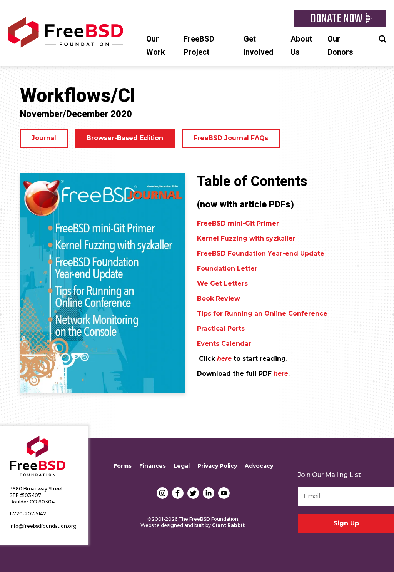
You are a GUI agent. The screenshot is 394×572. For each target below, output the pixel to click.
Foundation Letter (227, 268)
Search (382, 38)
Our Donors (340, 45)
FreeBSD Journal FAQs (231, 138)
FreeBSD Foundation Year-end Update (260, 253)
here (281, 373)
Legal (182, 465)
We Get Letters (222, 283)
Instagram (162, 493)
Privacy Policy (217, 465)
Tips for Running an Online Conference (262, 313)
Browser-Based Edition (125, 138)
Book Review (218, 298)
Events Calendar (224, 343)
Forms (123, 465)
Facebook (177, 493)
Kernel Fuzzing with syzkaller (246, 238)
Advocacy (259, 465)
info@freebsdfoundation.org (43, 526)
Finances (152, 465)
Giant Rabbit (228, 525)
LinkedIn (208, 493)
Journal (44, 138)
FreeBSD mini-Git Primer (238, 223)
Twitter (193, 493)
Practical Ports (221, 328)
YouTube (224, 493)
